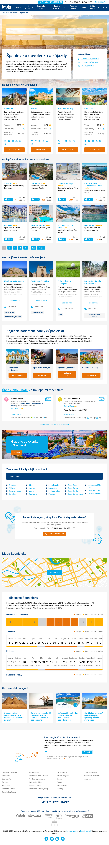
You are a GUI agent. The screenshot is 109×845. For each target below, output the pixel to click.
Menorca (51, 494)
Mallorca (12, 488)
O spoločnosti (62, 785)
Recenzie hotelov (73, 7)
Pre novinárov (62, 772)
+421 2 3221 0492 (54, 802)
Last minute (6, 779)
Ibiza (30, 485)
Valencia (32, 488)
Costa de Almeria (94, 494)
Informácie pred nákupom (38, 776)
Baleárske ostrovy (16, 491)
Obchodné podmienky (37, 779)
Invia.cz (69, 831)
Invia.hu (75, 831)
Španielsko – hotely (16, 390)
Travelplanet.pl (85, 831)
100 (34, 248)
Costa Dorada (53, 485)
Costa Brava (72, 485)
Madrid (31, 491)
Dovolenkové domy (9, 792)
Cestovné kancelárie (9, 772)
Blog (84, 7)
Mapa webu (88, 779)
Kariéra (59, 779)
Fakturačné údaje (35, 782)
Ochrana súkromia (90, 772)
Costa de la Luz (54, 491)
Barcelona (12, 494)
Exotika (5, 782)
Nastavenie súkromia (92, 776)
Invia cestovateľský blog (38, 789)
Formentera (52, 488)
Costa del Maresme (75, 494)
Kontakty (60, 789)
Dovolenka (14, 13)
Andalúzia (12, 485)
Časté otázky (34, 772)
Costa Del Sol (73, 491)
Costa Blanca (73, 488)
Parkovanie (6, 785)
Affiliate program (63, 776)
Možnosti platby (35, 785)
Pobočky (60, 782)
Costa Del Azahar (94, 491)
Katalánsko (33, 494)
